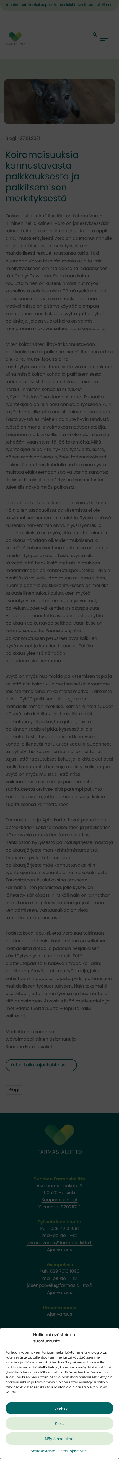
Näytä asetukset (59, 1438)
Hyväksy (59, 1408)
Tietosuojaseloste (72, 1451)
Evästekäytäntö (42, 1451)
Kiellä (59, 1423)
